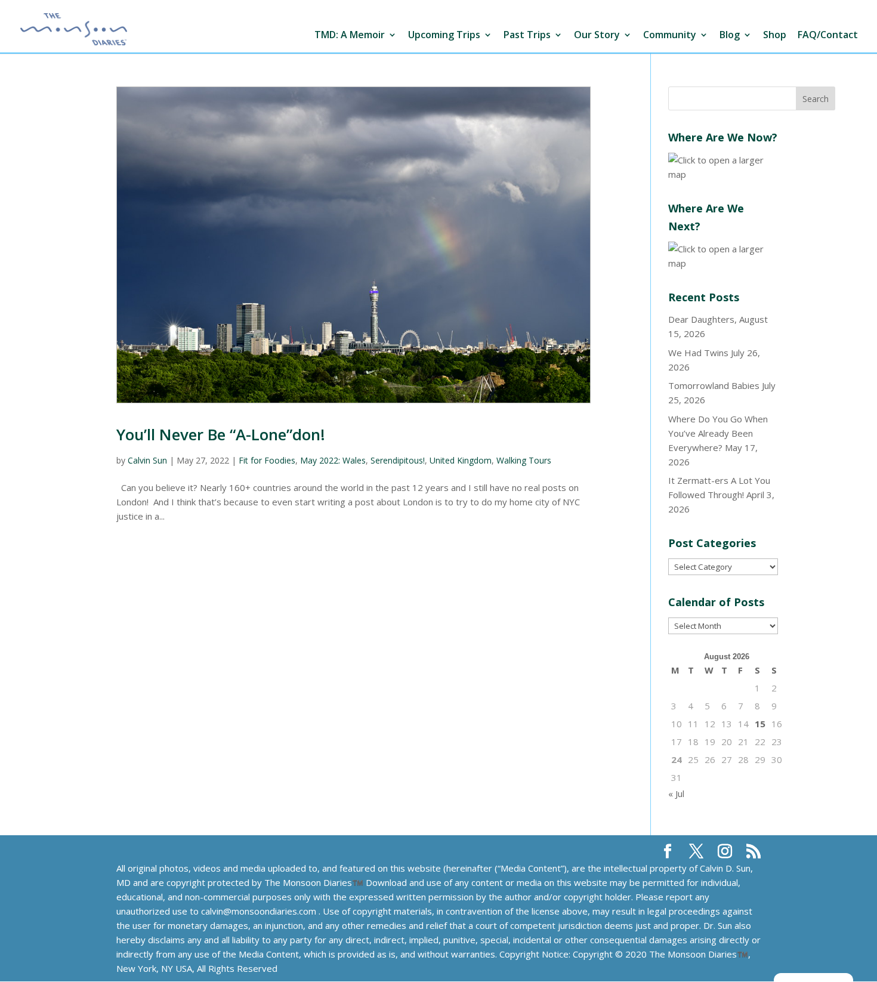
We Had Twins (698, 353)
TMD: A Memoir (349, 35)
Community (669, 35)
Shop (774, 35)
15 (760, 724)
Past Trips (527, 35)
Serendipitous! (397, 460)
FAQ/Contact (828, 35)
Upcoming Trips (444, 35)
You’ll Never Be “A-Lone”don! (220, 434)
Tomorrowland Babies (713, 385)
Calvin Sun (147, 460)
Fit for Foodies (267, 460)
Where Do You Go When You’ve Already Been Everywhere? (718, 433)
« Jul (676, 793)
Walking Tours (523, 460)
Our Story (597, 35)
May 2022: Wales (333, 460)
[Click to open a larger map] (723, 174)
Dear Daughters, (702, 319)
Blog (729, 35)
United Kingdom (461, 460)
